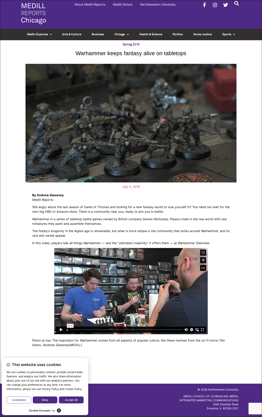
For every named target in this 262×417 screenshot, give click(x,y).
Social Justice (202, 34)
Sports (226, 34)
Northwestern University (158, 4)
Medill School (123, 4)
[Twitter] (225, 5)
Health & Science (150, 34)
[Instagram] (215, 5)
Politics (178, 34)
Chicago (120, 34)
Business (98, 34)
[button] (236, 3)
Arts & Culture (71, 34)
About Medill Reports (89, 4)
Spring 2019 (131, 44)
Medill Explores (37, 34)
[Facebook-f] (204, 5)
